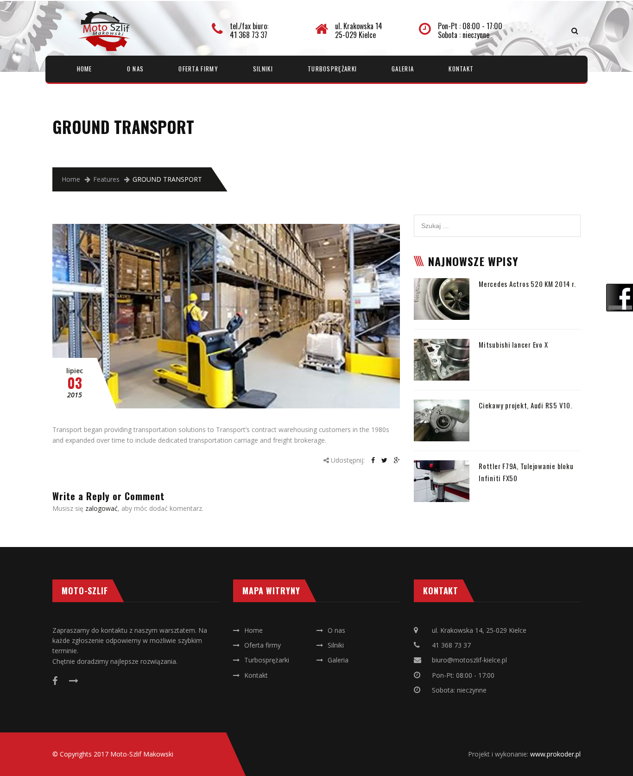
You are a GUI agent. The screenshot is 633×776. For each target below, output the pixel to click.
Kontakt (461, 68)
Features (106, 179)
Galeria (403, 68)
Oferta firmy (198, 68)
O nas (135, 68)
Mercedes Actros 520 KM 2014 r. (527, 284)
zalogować (101, 508)
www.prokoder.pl (555, 754)
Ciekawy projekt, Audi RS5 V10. (525, 405)
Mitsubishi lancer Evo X (513, 344)
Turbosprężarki (332, 68)
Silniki (263, 68)
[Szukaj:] (497, 219)
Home (84, 68)
